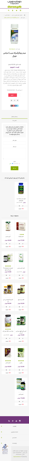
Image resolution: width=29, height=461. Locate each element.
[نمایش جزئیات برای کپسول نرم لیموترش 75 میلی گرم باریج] (8, 257)
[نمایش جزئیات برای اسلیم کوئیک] (21, 226)
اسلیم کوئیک (21, 236)
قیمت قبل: (18, 65)
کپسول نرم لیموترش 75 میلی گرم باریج (8, 269)
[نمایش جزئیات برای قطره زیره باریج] (21, 289)
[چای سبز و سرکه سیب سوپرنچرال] (21, 188)
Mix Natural (12, 49)
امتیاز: (14, 161)
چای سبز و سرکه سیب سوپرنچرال (21, 199)
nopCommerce (17, 457)
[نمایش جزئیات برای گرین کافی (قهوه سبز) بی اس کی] (21, 320)
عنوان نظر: (14, 140)
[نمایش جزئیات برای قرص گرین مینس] (21, 257)
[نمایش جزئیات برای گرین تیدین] (8, 226)
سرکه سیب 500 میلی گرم (8, 331)
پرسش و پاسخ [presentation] (14, 116)
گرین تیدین (8, 236)
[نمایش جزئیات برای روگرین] (21, 352)
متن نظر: (14, 147)
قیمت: (17, 67)
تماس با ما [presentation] (15, 120)
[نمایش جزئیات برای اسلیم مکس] (8, 352)
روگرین (21, 363)
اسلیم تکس (21, 394)
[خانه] (24, 15)
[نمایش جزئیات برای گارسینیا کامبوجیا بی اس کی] (8, 289)
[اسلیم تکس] (21, 384)
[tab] (14, 117)
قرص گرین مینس (21, 268)
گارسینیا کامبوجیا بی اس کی (8, 300)
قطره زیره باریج (21, 300)
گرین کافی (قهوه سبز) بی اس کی (21, 332)
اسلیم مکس (8, 363)
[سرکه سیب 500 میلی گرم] (8, 320)
